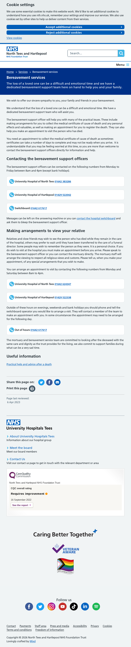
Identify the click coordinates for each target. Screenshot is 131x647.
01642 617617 (39, 208)
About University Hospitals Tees (32, 436)
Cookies (107, 626)
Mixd (33, 641)
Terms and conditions (19, 629)
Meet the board (21, 448)
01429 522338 (63, 297)
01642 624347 (63, 284)
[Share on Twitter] (41, 382)
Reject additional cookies (64, 32)
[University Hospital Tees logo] (29, 425)
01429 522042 (63, 194)
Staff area (40, 626)
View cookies (14, 38)
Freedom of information (49, 629)
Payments (25, 626)
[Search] (121, 53)
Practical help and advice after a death (29, 364)
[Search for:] (93, 53)
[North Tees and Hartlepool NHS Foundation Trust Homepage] (26, 52)
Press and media (59, 626)
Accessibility (80, 626)
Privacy (95, 626)
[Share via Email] (57, 382)
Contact (11, 626)
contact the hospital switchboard (96, 218)
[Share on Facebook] (49, 382)
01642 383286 (63, 181)
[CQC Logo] (20, 478)
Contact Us (17, 459)
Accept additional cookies (64, 27)
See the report (20, 505)
